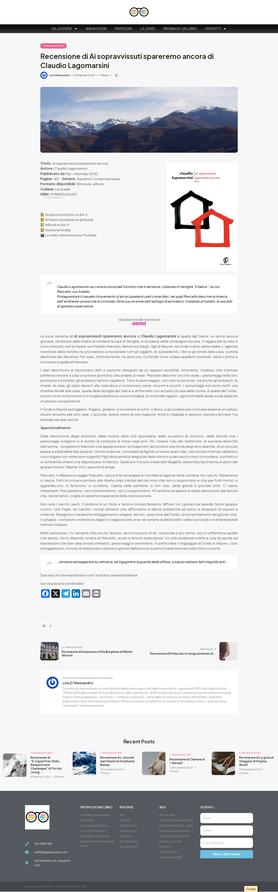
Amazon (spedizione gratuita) (69, 219)
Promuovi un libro (180, 29)
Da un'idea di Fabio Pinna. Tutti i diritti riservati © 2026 (55, 886)
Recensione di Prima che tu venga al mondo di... (183, 653)
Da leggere (62, 29)
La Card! (147, 29)
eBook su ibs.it (57, 224)
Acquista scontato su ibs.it (66, 214)
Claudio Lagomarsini (70, 168)
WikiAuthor (96, 29)
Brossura (84, 184)
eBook (98, 184)
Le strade (62, 189)
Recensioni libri (54, 45)
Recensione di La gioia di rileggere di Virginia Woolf (256, 761)
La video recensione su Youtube (71, 235)
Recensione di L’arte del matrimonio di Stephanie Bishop (117, 761)
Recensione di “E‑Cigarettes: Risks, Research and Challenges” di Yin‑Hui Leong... (46, 765)
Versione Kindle (58, 230)
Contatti (213, 29)
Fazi (68, 173)
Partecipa (123, 29)
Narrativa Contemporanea (98, 178)
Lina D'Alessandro (59, 75)
